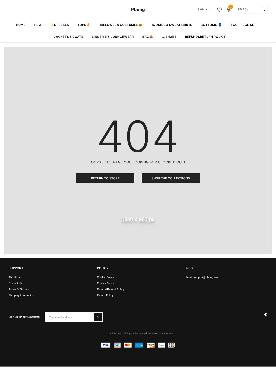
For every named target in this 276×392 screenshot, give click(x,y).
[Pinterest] (265, 315)
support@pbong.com (206, 277)
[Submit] (98, 317)
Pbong (138, 9)
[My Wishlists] (218, 9)
